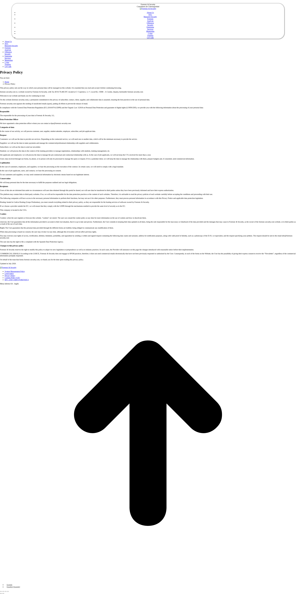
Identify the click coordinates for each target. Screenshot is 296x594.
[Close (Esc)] (1, 591)
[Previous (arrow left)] (1, 593)
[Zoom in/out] (8, 591)
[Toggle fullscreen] (5, 591)
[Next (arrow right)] (3, 593)
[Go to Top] (148, 581)
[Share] (3, 591)
